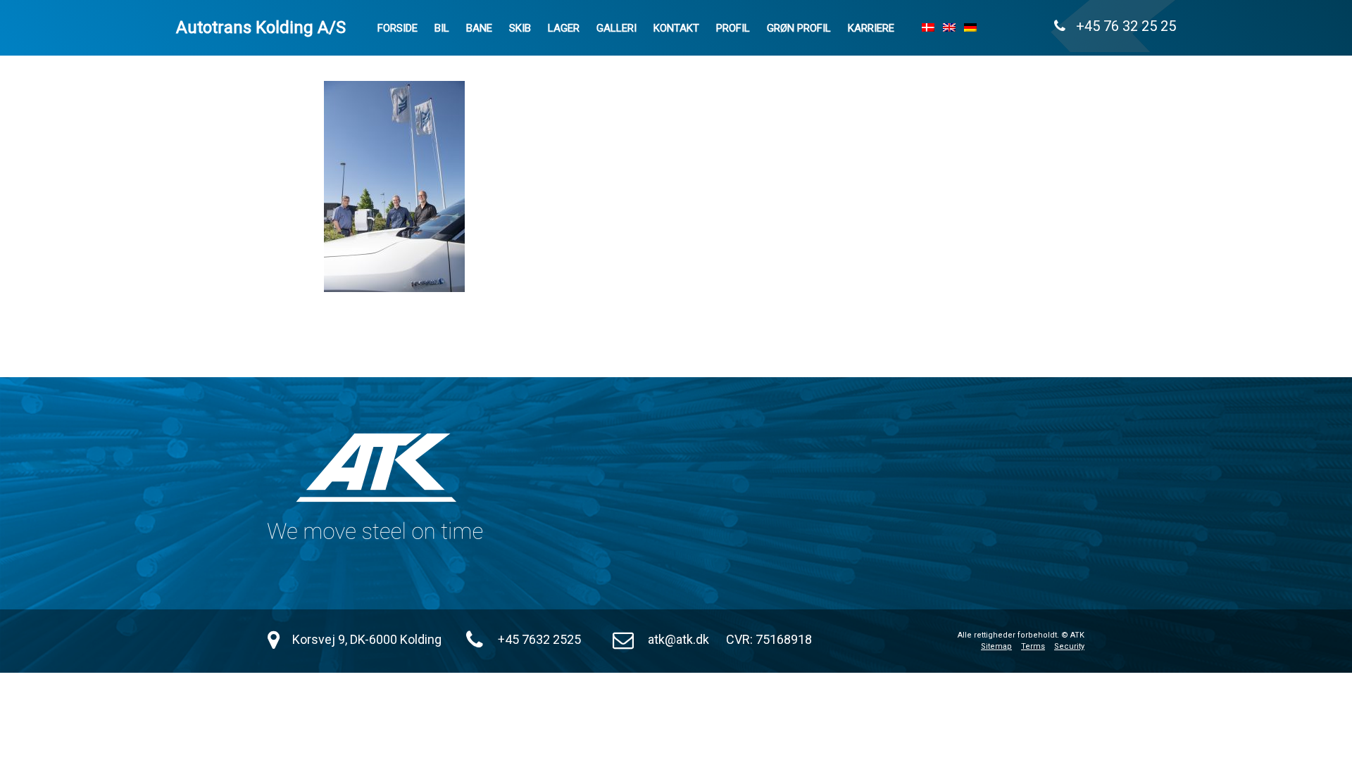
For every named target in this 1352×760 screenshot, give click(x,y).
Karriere (871, 28)
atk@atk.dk (678, 639)
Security (1069, 646)
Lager (564, 28)
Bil (441, 28)
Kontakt (676, 28)
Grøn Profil (799, 28)
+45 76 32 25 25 (1120, 26)
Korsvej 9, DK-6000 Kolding (367, 639)
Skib (520, 28)
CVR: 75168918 (769, 639)
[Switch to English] (949, 27)
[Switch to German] (970, 27)
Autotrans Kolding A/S (261, 27)
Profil (733, 28)
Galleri (616, 28)
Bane (479, 28)
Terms (1033, 646)
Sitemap (996, 646)
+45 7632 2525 (539, 639)
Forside (397, 28)
